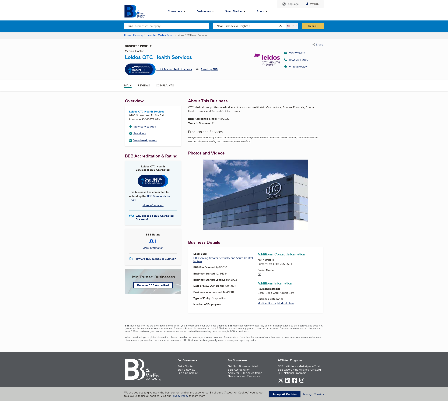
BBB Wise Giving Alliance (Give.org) (299, 370)
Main (128, 85)
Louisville (151, 35)
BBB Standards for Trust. (149, 198)
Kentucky (138, 35)
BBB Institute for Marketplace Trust (299, 366)
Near (220, 26)
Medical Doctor (166, 35)
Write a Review (298, 66)
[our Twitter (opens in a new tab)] (281, 382)
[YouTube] (259, 274)
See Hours (139, 133)
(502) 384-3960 (298, 59)
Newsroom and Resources (244, 376)
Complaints (165, 85)
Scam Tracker (233, 11)
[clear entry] (282, 26)
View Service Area (144, 126)
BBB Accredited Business (174, 69)
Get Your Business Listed (243, 366)
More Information (152, 205)
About (260, 11)
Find (130, 26)
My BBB (315, 3)
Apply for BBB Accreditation (245, 373)
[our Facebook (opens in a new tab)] (295, 382)
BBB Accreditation (239, 370)
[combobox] (172, 26)
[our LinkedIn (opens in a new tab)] (287, 382)
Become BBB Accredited (153, 285)
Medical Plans (285, 303)
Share (319, 44)
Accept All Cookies (284, 394)
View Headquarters (145, 140)
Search (312, 26)
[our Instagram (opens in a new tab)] (301, 382)
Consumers (175, 11)
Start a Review (186, 370)
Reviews (144, 85)
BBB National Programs (292, 373)
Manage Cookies (313, 394)
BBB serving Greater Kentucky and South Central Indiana (223, 259)
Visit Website (297, 53)
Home (127, 35)
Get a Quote (185, 366)
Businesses (204, 11)
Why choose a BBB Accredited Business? (155, 217)
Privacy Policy (180, 396)
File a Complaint (188, 373)
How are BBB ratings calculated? (155, 259)
